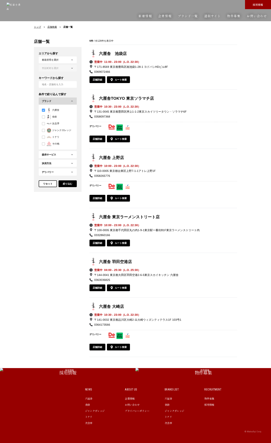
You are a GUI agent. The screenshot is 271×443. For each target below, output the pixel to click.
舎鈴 (87, 405)
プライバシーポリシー (137, 411)
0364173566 (102, 324)
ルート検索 (121, 79)
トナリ (88, 417)
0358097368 (102, 116)
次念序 (88, 423)
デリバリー (48, 172)
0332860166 (102, 235)
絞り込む (67, 183)
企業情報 (164, 16)
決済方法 (46, 163)
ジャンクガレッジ (95, 411)
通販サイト (212, 16)
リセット (48, 183)
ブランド (46, 101)
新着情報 (145, 16)
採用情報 (258, 5)
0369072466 (102, 71)
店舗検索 (52, 27)
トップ (37, 27)
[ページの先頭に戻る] (259, 356)
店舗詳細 (97, 79)
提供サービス (49, 154)
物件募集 (233, 16)
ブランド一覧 (188, 16)
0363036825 (102, 279)
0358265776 (102, 175)
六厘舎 (88, 398)
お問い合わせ (257, 16)
